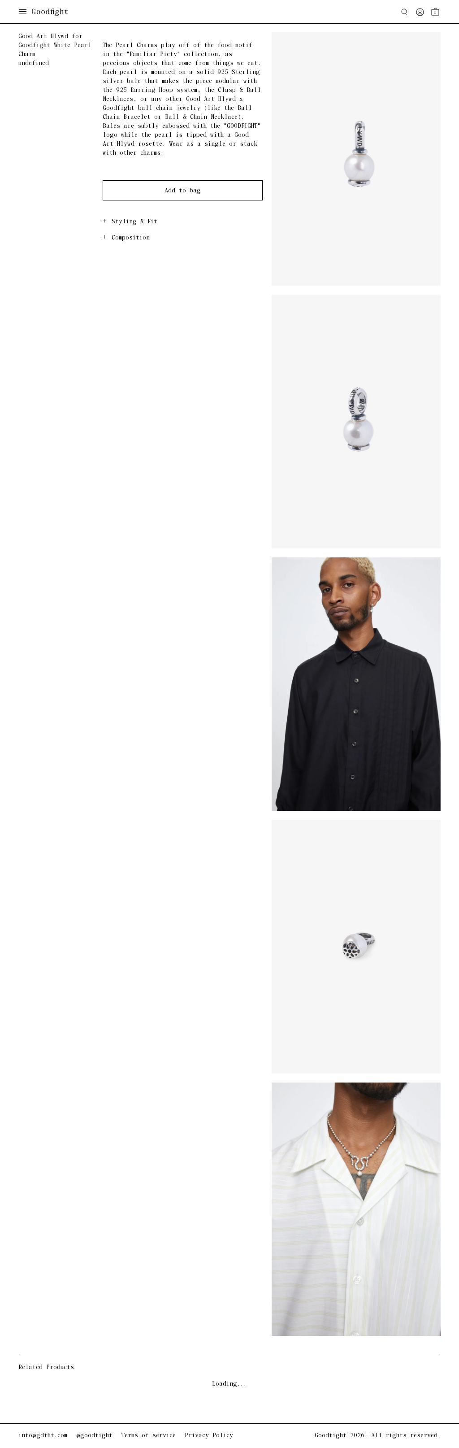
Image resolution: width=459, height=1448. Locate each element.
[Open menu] (22, 12)
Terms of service (148, 1435)
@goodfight (94, 1435)
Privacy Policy (209, 1435)
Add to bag (183, 190)
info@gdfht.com (42, 1435)
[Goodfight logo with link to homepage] (54, 12)
